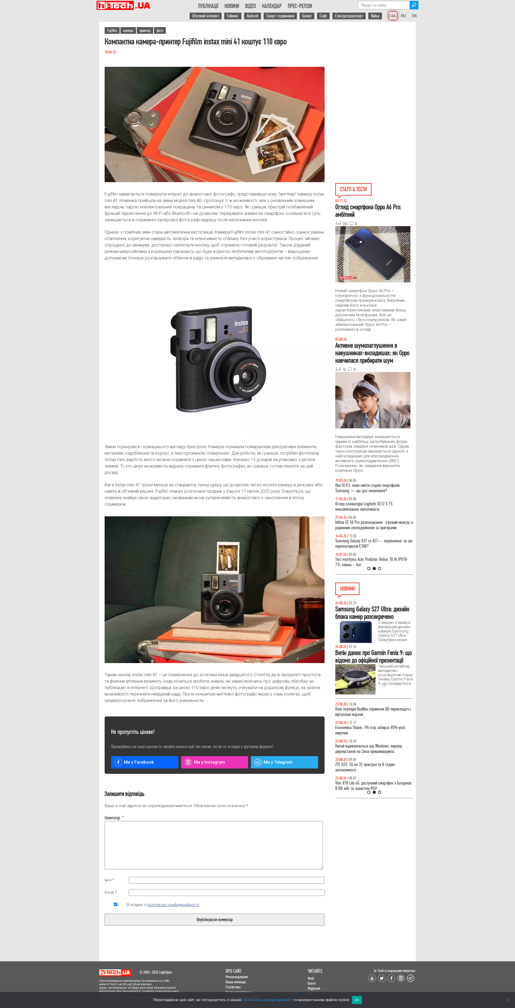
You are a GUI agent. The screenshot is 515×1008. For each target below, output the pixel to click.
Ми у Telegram (278, 762)
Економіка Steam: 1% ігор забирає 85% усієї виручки (370, 730)
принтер (144, 30)
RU (403, 16)
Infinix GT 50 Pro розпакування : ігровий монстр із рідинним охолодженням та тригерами (374, 525)
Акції (311, 978)
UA (393, 16)
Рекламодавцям (237, 976)
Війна (375, 16)
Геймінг (233, 16)
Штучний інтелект (205, 16)
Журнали (314, 988)
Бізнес (307, 16)
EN (414, 16)
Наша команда (236, 981)
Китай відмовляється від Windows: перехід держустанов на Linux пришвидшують (368, 748)
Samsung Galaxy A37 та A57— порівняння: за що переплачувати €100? (374, 543)
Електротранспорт (349, 16)
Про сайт (234, 971)
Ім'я (109, 880)
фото (160, 30)
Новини (232, 6)
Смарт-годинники (280, 16)
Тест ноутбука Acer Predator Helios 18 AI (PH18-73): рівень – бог (371, 562)
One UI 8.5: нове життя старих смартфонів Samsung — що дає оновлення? (367, 488)
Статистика (233, 986)
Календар (272, 6)
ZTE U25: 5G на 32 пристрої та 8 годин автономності (365, 767)
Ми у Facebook (139, 762)
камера (128, 30)
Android (252, 16)
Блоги (311, 983)
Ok (357, 1000)
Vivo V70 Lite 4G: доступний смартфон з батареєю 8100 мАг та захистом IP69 (373, 785)
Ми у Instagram (209, 762)
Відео (250, 6)
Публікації (208, 6)
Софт (323, 16)
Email (111, 892)
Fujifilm (112, 30)
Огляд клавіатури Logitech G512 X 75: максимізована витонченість (364, 506)
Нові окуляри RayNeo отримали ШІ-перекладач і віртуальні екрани (373, 711)
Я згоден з (163, 904)
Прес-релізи (300, 6)
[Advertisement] (375, 70)
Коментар (114, 818)
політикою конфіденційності (173, 904)
